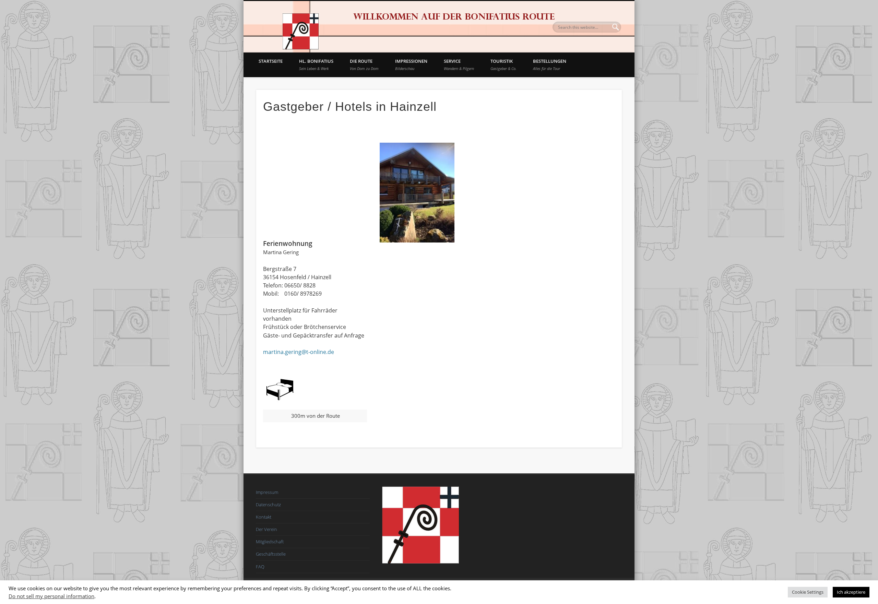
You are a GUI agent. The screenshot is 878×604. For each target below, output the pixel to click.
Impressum (267, 492)
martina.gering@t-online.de (298, 352)
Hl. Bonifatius (316, 64)
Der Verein (266, 529)
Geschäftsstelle (271, 554)
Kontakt (263, 517)
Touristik (503, 64)
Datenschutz (268, 504)
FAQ (260, 567)
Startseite (271, 61)
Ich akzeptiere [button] (851, 592)
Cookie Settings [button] (807, 592)
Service (459, 64)
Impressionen (411, 64)
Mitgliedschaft (270, 541)
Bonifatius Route (300, 27)
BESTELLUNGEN (549, 64)
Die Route (364, 64)
